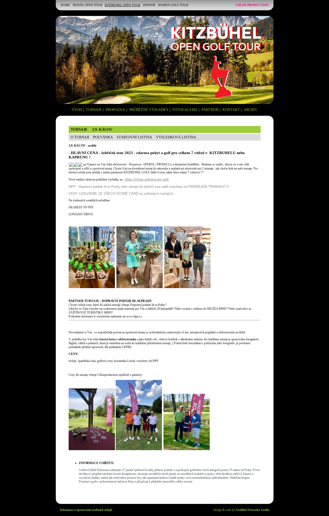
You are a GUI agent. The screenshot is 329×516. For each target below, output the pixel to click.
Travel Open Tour (87, 5)
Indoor (149, 5)
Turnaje (94, 110)
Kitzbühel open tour (122, 5)
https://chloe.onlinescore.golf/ (147, 179)
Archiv (250, 110)
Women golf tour (173, 5)
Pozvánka (103, 137)
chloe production (252, 5)
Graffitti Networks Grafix (252, 510)
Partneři (210, 110)
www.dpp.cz (134, 316)
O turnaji (80, 137)
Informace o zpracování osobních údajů (86, 510)
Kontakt (231, 110)
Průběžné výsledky (149, 110)
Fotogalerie (185, 110)
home (65, 5)
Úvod (77, 110)
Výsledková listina (176, 137)
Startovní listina (134, 137)
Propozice (115, 110)
